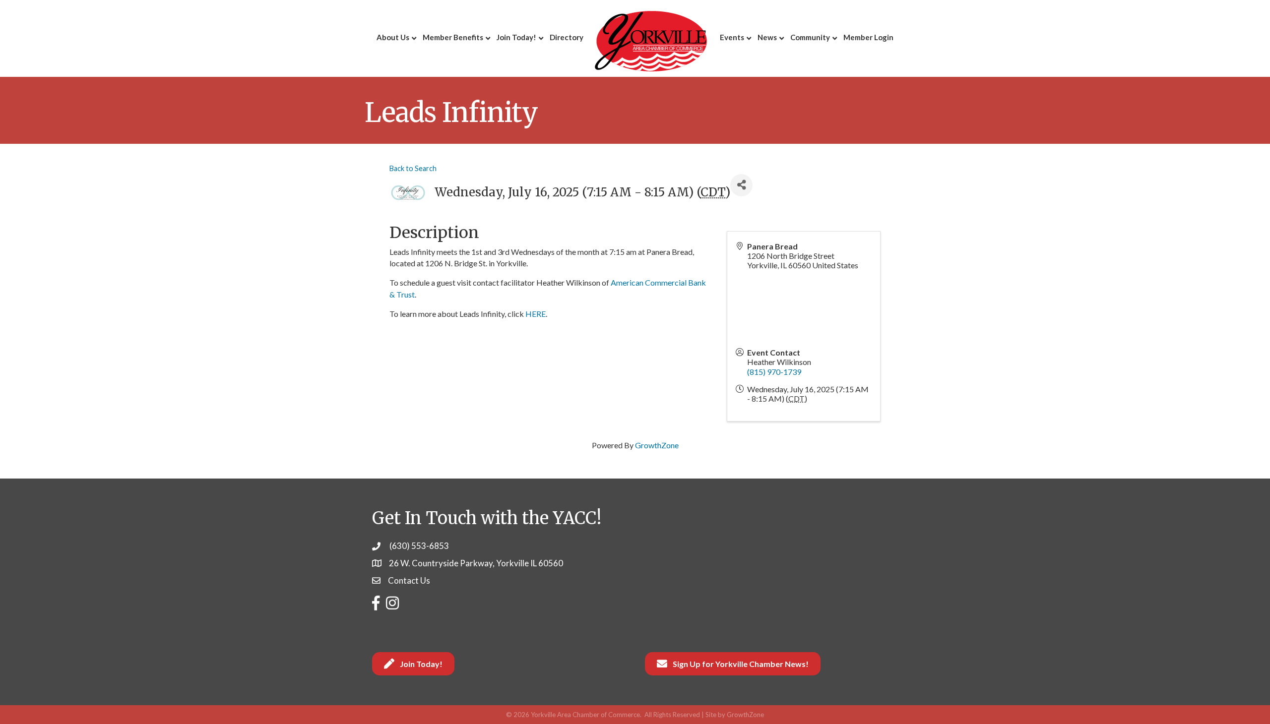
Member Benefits (453, 37)
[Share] (741, 185)
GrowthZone (657, 445)
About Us (393, 37)
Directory (566, 37)
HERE (535, 313)
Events (732, 37)
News (767, 37)
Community (810, 37)
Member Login (868, 37)
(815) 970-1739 (774, 371)
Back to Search (413, 168)
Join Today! (516, 37)
